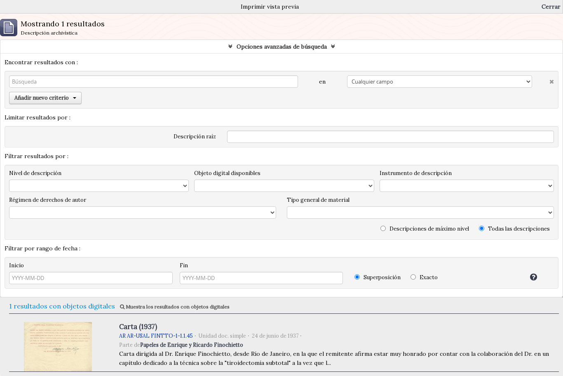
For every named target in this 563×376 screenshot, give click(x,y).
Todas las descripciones (518, 228)
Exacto (428, 277)
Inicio (16, 265)
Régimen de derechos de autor (47, 199)
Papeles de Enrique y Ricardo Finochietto (191, 344)
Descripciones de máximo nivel (428, 228)
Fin (184, 265)
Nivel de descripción (35, 173)
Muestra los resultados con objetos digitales (177, 307)
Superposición (381, 277)
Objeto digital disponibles (227, 173)
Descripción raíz (195, 136)
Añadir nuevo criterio (41, 97)
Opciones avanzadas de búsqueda (282, 46)
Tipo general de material (318, 199)
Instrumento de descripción (416, 173)
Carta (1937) (138, 326)
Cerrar (551, 6)
